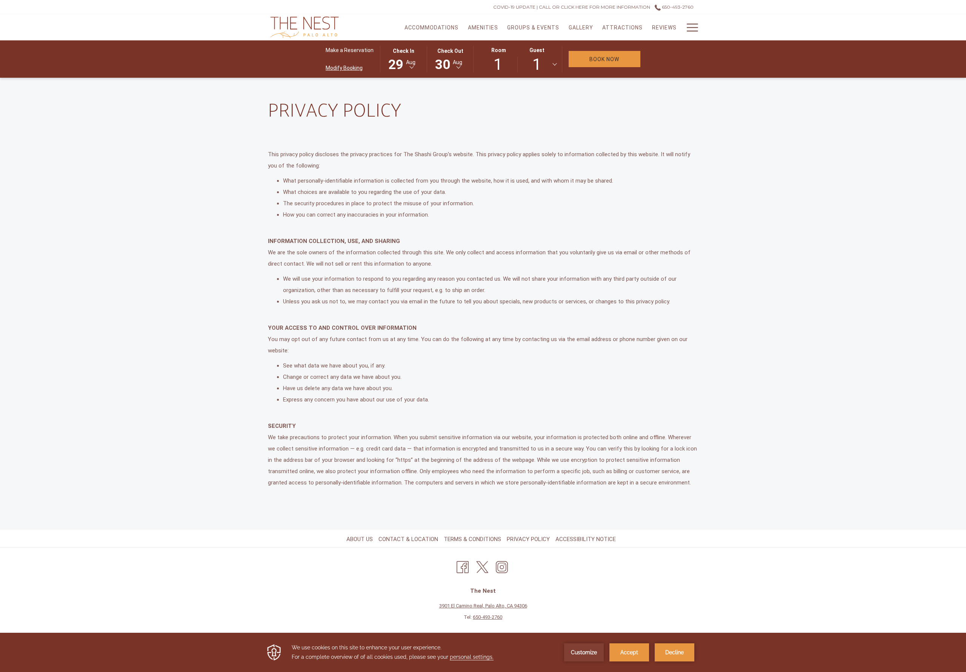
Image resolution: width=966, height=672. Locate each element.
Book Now (614, 59)
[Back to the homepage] (304, 27)
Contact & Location (408, 539)
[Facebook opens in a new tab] (463, 566)
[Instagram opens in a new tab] (502, 566)
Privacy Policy (528, 539)
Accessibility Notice (585, 539)
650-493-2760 (677, 7)
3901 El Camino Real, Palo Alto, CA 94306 (483, 606)
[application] (483, 652)
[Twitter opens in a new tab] (482, 566)
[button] (403, 58)
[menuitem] (431, 27)
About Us (359, 539)
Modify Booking (344, 68)
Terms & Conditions (472, 539)
